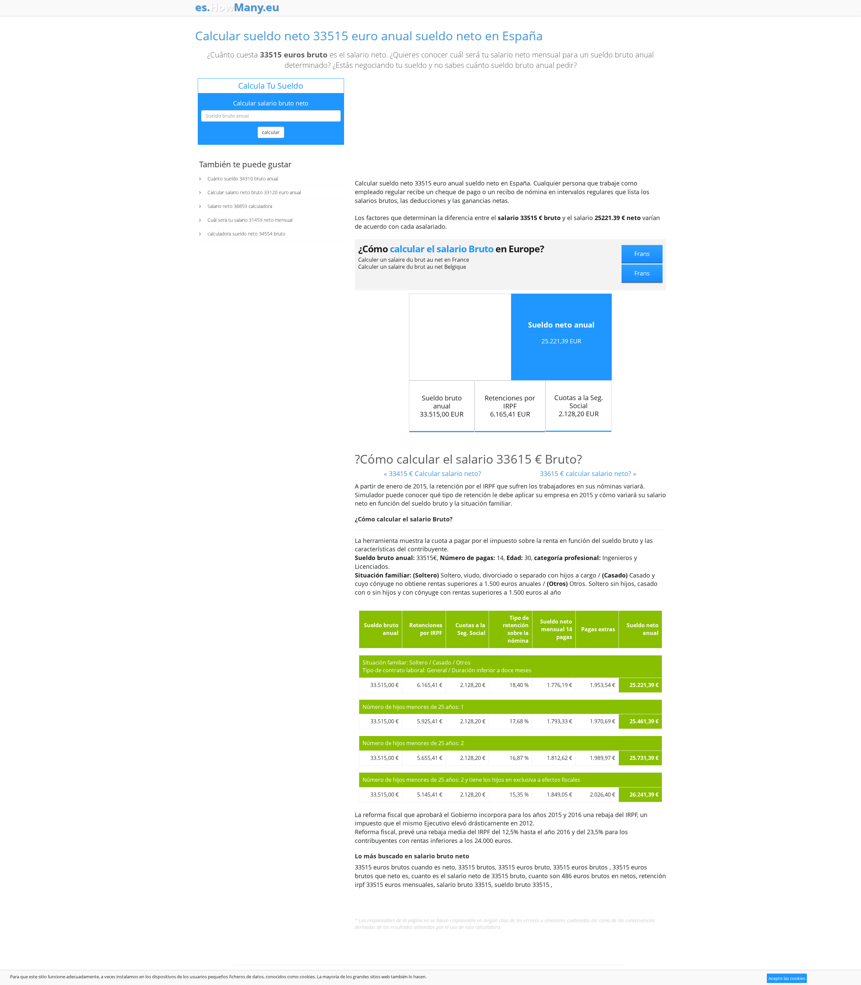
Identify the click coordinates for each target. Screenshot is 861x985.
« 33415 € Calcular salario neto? (432, 473)
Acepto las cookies (787, 978)
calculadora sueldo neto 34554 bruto (246, 233)
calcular (271, 132)
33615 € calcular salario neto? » (588, 473)
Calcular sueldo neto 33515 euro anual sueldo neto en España (369, 36)
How (237, 7)
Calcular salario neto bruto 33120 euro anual (254, 192)
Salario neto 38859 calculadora (240, 206)
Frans (642, 254)
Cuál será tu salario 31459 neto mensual (250, 220)
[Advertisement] (510, 129)
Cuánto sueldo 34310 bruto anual (243, 178)
